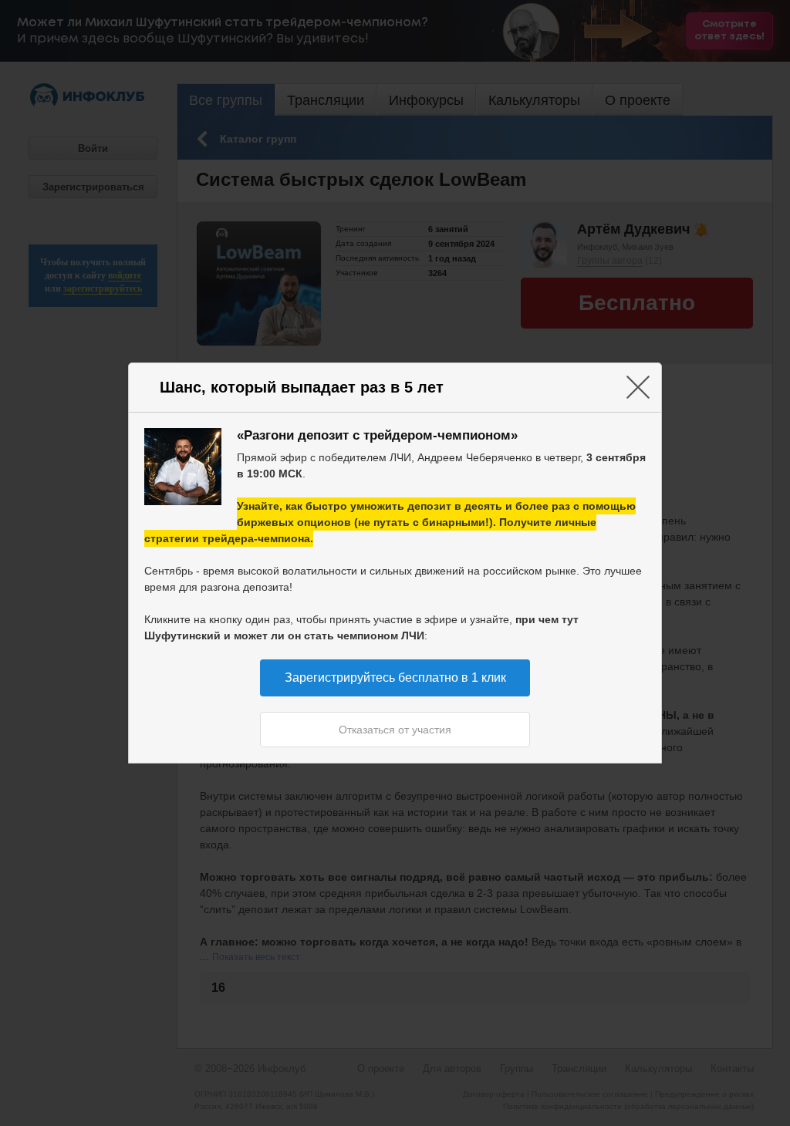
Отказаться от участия (395, 729)
